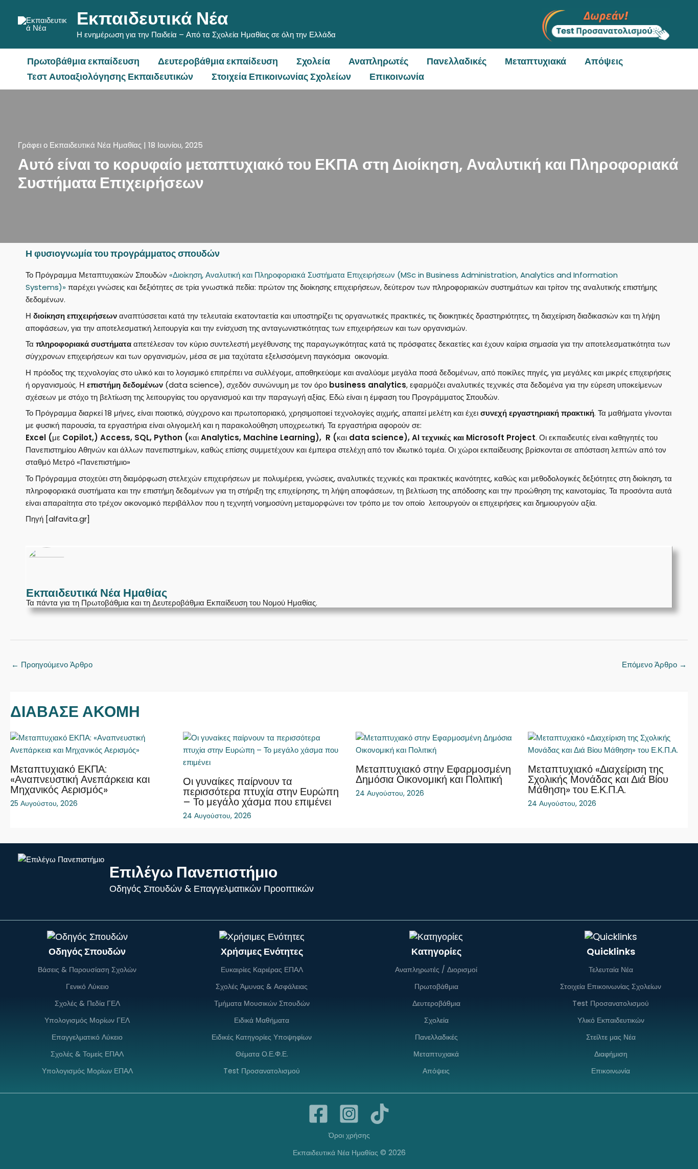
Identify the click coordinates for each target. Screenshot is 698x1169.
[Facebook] (318, 1114)
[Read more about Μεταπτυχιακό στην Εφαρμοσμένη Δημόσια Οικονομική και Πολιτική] (436, 743)
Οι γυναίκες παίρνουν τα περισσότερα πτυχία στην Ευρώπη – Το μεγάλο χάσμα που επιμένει (261, 791)
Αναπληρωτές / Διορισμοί (436, 969)
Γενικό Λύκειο (87, 986)
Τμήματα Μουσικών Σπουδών (262, 1003)
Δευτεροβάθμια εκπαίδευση (218, 61)
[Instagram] (349, 1114)
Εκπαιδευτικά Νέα (152, 18)
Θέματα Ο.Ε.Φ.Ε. (262, 1054)
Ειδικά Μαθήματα (261, 1020)
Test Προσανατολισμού (261, 1071)
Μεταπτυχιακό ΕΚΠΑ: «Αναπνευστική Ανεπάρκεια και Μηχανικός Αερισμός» (80, 779)
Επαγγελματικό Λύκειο (87, 1037)
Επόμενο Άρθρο (654, 664)
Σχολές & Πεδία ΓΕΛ (87, 1003)
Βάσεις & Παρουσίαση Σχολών (87, 969)
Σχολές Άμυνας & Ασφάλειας (262, 986)
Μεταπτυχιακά (535, 61)
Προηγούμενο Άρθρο (51, 664)
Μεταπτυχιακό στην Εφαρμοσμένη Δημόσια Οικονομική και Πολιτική (433, 774)
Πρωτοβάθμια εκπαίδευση (83, 61)
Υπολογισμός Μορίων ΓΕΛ (87, 1020)
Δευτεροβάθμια (436, 1003)
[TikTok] (379, 1114)
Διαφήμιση (610, 1054)
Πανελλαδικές (456, 61)
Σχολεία (313, 61)
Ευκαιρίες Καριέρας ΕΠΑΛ (262, 969)
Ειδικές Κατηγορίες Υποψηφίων (262, 1037)
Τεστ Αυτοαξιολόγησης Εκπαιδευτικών (110, 76)
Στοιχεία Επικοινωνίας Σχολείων (281, 76)
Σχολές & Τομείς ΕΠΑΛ (87, 1054)
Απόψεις (604, 61)
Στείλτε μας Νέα (611, 1037)
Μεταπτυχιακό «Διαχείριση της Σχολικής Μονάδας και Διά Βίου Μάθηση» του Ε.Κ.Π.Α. (598, 779)
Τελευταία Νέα (611, 969)
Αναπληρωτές (378, 61)
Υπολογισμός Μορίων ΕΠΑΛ (87, 1071)
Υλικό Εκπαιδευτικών (610, 1020)
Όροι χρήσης (349, 1135)
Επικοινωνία (396, 76)
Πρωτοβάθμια (436, 986)
